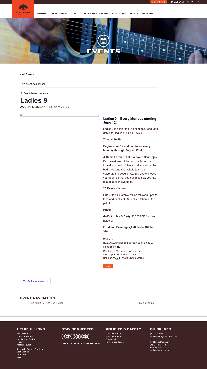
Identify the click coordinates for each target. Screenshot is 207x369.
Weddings (147, 13)
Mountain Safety (113, 333)
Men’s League (147, 303)
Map (107, 266)
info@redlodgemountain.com (163, 336)
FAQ (19, 357)
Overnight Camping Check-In (30, 349)
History (20, 341)
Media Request (24, 344)
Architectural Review (26, 339)
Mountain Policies (114, 336)
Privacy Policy (112, 339)
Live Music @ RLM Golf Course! (46, 303)
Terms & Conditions (115, 341)
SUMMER (41, 13)
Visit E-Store (159, 1)
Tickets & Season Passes (94, 13)
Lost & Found (23, 351)
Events (134, 13)
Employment (22, 333)
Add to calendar (36, 280)
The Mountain (58, 13)
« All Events (27, 74)
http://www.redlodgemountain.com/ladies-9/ (128, 242)
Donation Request (25, 336)
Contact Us (22, 354)
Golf (73, 13)
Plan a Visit (119, 13)
